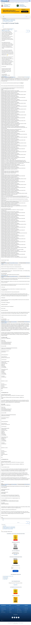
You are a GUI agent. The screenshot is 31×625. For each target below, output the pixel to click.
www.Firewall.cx (4, 76)
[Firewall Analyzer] (15, 600)
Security (18, 605)
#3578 (27, 276)
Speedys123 (6, 77)
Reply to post (13, 77)
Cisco (10, 605)
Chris (6, 29)
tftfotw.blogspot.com (4, 275)
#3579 (25, 321)
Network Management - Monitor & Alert (8, 576)
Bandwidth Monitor (5, 577)
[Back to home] (5, 1)
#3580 (25, 484)
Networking (3, 605)
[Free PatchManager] (15, 591)
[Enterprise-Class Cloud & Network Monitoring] (15, 538)
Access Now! (15, 554)
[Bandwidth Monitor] (15, 546)
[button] (29, 1)
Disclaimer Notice (15, 623)
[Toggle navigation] (3, 16)
